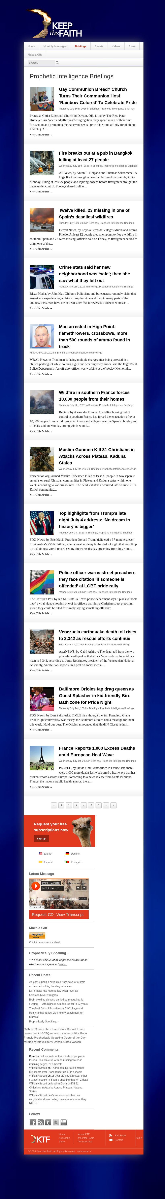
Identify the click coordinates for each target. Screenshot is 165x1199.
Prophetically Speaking (48, 1037)
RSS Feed (120, 1135)
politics (75, 1033)
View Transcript (70, 914)
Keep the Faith (44, 1151)
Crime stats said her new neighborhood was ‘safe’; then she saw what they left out (94, 274)
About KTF (84, 1134)
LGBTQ (45, 1033)
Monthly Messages (55, 46)
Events (99, 46)
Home (31, 46)
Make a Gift (35, 54)
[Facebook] (33, 1122)
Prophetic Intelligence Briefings (118, 108)
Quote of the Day (75, 1037)
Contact (118, 1140)
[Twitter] (56, 1122)
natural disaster (60, 1033)
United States (62, 1041)
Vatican (76, 1041)
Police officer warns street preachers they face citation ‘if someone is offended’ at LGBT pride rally (97, 579)
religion (28, 1041)
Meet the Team (86, 1138)
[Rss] (40, 1122)
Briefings (80, 46)
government (31, 1033)
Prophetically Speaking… (44, 1021)
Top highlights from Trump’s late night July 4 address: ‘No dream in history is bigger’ (94, 520)
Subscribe (64, 1138)
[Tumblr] (48, 1122)
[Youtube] (63, 1122)
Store (132, 46)
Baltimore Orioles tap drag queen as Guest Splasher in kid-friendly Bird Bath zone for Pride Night (96, 695)
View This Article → (41, 134)
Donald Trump (76, 1029)
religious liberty (43, 1041)
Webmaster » (84, 1151)
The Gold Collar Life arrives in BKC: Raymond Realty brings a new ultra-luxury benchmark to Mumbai (56, 1012)
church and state (55, 1029)
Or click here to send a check (45, 942)
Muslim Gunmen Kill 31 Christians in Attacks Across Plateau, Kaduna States (97, 456)
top (138, 1137)
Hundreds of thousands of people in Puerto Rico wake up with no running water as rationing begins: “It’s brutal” (57, 1060)
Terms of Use (85, 1141)
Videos (116, 46)
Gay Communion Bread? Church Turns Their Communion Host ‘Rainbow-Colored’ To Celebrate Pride (98, 96)
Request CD (43, 914)
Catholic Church (34, 1029)
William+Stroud (38, 1067)
